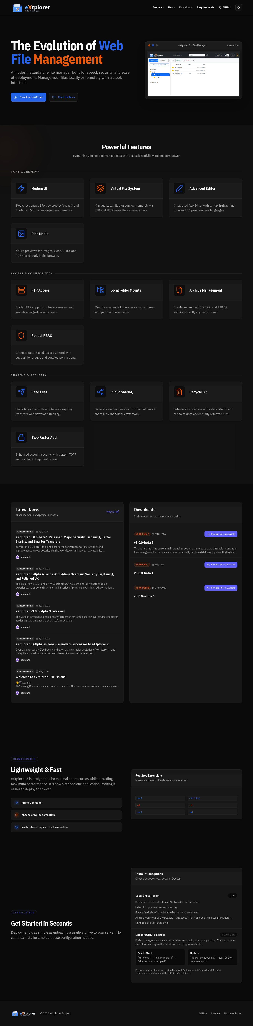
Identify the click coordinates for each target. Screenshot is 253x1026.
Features (158, 7)
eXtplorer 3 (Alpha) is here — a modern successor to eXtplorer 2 (62, 644)
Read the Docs (66, 97)
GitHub (203, 1013)
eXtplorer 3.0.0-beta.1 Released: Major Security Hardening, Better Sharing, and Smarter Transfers (63, 539)
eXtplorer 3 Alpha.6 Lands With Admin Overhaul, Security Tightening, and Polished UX (65, 576)
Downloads (186, 7)
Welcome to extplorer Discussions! (41, 677)
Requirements (205, 7)
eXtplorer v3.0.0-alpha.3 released (40, 611)
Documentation (233, 1013)
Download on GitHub (31, 97)
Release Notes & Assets (223, 534)
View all (110, 511)
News (171, 7)
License (215, 1013)
